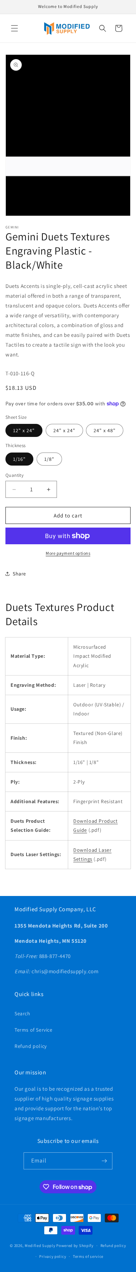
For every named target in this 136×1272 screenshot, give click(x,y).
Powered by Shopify (75, 1245)
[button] (14, 28)
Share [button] (19, 573)
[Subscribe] (104, 1160)
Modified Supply (40, 1245)
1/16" (19, 459)
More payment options (68, 553)
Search (22, 1013)
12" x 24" (24, 430)
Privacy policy (52, 1256)
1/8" (49, 459)
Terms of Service (34, 1030)
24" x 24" (64, 430)
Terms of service (88, 1256)
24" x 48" (105, 430)
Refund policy (31, 1046)
